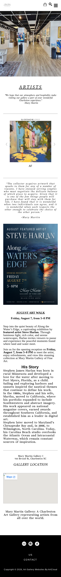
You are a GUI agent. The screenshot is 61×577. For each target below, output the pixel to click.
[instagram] (30, 544)
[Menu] (56, 5)
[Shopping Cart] (45, 4)
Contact (30, 559)
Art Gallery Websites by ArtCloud (40, 569)
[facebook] (37, 544)
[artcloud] (24, 544)
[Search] (50, 4)
